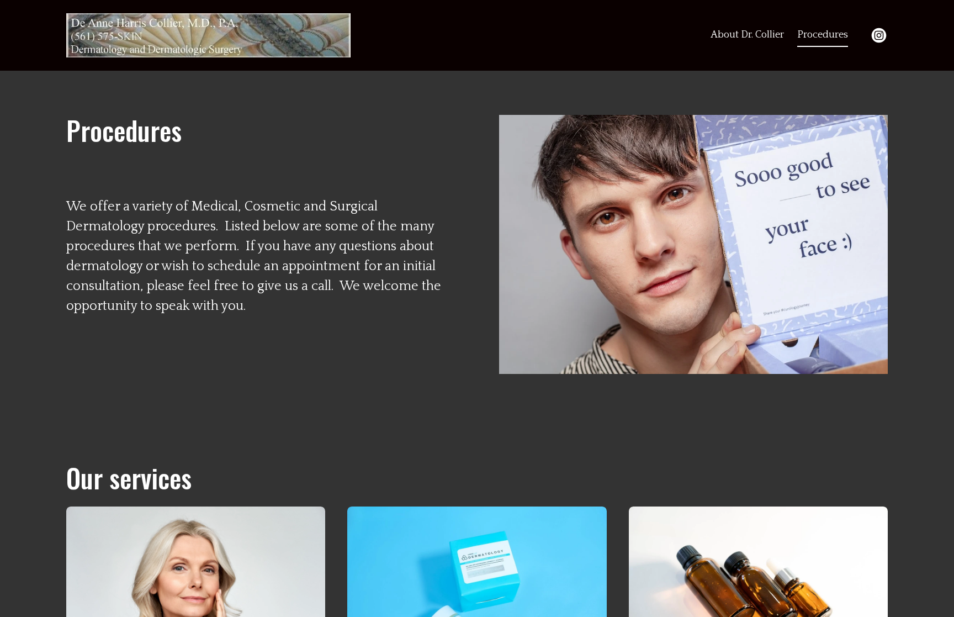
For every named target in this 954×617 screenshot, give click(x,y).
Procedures (822, 34)
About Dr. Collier (747, 34)
